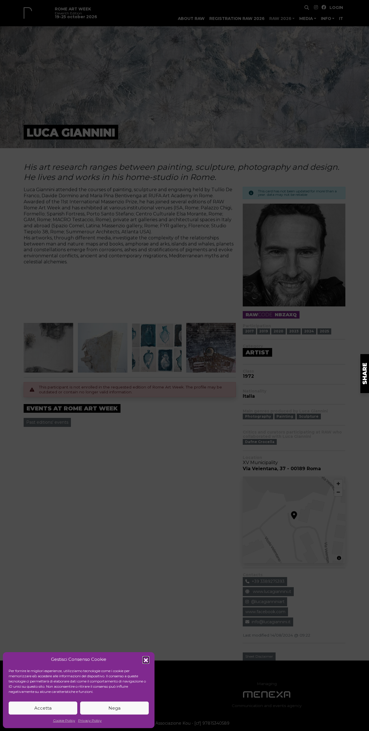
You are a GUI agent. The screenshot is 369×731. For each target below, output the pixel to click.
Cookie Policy (64, 720)
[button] (146, 660)
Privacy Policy (90, 720)
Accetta (43, 708)
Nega (114, 708)
